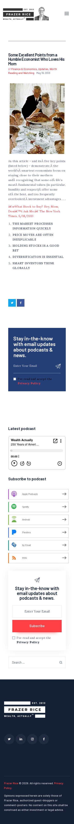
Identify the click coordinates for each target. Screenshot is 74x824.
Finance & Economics (24, 69)
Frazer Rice (11, 783)
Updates (43, 69)
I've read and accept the (35, 381)
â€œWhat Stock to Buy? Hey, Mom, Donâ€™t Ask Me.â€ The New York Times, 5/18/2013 (34, 211)
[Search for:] (37, 662)
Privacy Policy (29, 383)
